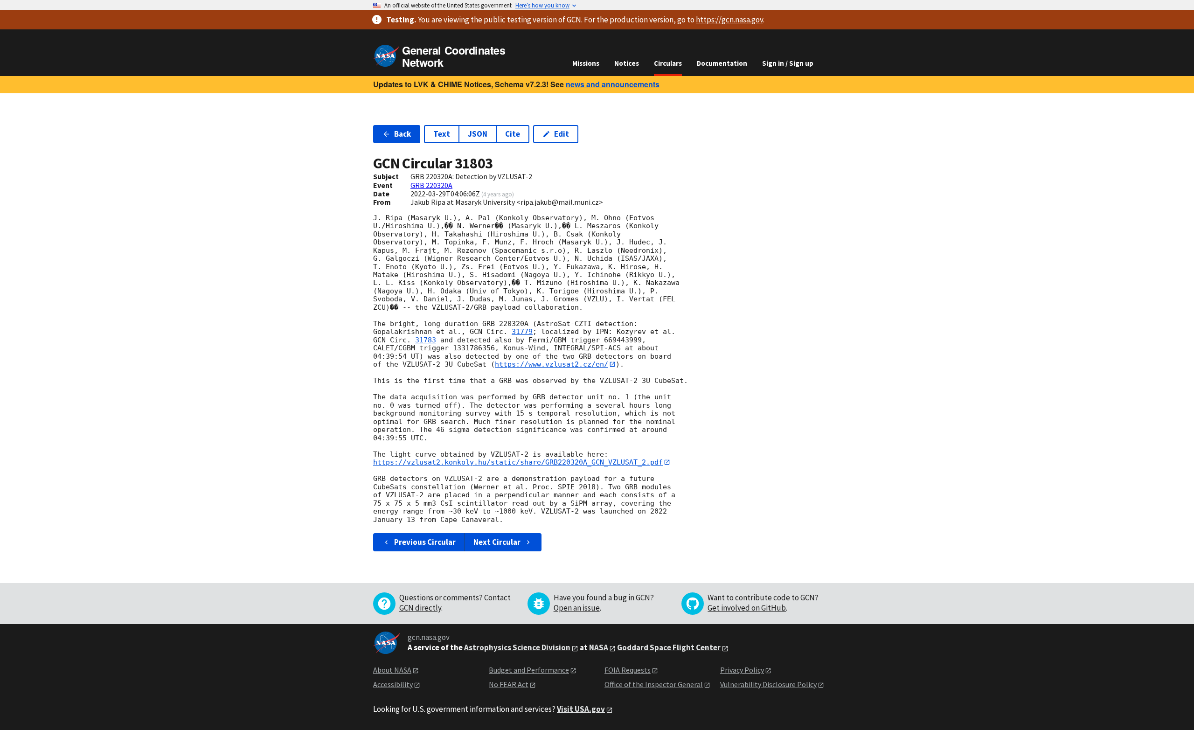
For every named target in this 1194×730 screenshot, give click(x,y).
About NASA (392, 669)
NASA (598, 647)
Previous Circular (425, 542)
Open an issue (577, 608)
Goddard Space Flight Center (669, 647)
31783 (425, 340)
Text (441, 134)
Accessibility (393, 684)
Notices (626, 63)
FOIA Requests (627, 669)
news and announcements (612, 84)
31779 (522, 331)
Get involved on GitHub (747, 608)
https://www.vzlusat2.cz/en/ (551, 364)
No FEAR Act (508, 684)
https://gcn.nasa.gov (729, 19)
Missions (585, 63)
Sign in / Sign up (787, 63)
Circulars (668, 63)
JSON (477, 134)
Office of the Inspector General (653, 684)
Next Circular (497, 542)
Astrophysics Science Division (517, 647)
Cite (512, 134)
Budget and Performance (529, 669)
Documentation (722, 63)
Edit (561, 134)
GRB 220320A (431, 185)
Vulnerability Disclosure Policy (768, 684)
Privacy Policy (742, 669)
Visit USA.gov (581, 709)
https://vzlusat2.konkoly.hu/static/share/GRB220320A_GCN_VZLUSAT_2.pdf (518, 462)
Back (402, 134)
